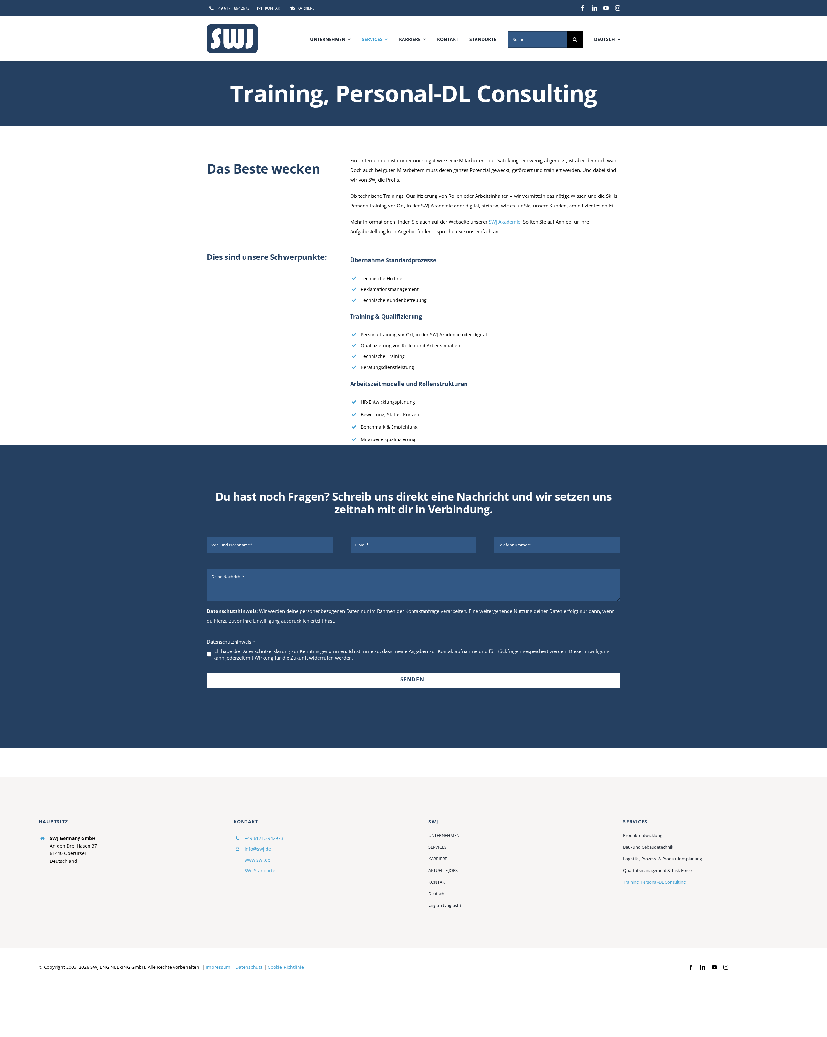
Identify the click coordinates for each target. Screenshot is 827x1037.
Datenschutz (249, 967)
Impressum (218, 967)
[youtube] (606, 8)
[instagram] (617, 8)
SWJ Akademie (504, 221)
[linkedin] (594, 8)
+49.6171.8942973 (264, 838)
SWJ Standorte (260, 870)
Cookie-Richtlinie (286, 967)
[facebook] (582, 8)
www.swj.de (257, 860)
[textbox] (413, 502)
